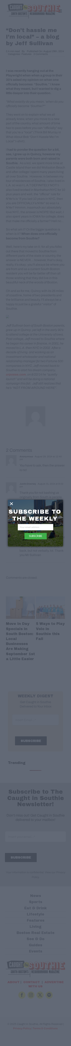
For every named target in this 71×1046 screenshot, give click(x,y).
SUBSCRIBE (35, 536)
